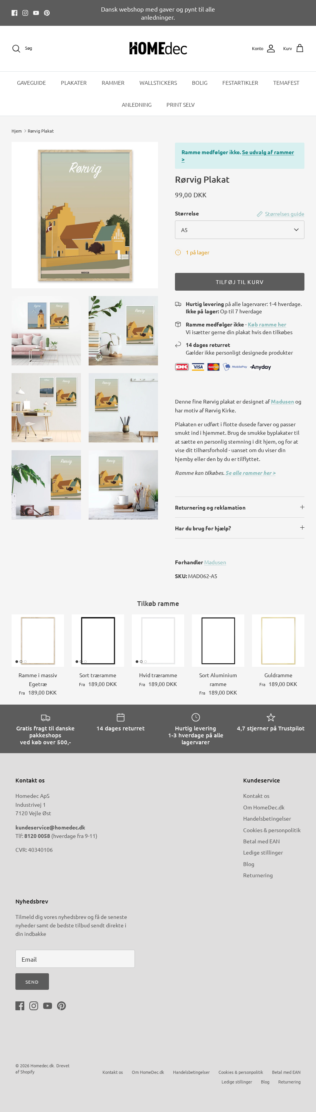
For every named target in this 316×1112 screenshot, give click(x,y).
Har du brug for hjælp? (203, 528)
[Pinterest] (47, 13)
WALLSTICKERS (158, 82)
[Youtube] (36, 13)
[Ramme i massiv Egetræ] (38, 640)
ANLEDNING (136, 104)
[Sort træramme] (98, 640)
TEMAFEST (286, 82)
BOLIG (199, 82)
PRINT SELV (180, 104)
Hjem (17, 131)
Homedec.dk (42, 1065)
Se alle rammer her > (250, 472)
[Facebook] (14, 13)
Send (32, 982)
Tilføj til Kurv (240, 281)
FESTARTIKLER (240, 82)
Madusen (282, 401)
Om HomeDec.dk (263, 807)
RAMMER (113, 82)
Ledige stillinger (263, 852)
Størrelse (187, 213)
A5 (184, 229)
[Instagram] (25, 13)
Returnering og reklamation (210, 507)
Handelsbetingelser (267, 818)
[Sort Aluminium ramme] (218, 640)
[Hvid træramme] (158, 640)
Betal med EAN (261, 841)
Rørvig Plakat (41, 131)
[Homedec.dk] (158, 49)
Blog (248, 863)
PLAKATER (74, 82)
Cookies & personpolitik (272, 829)
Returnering (258, 874)
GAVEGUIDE (31, 82)
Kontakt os (256, 795)
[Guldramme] (278, 640)
